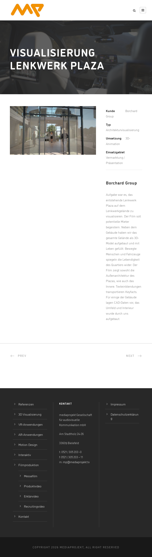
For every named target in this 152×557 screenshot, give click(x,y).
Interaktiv (24, 454)
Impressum (118, 404)
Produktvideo (32, 486)
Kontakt (23, 516)
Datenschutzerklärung (125, 416)
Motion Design (27, 444)
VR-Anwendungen (30, 424)
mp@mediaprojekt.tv (76, 462)
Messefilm (30, 476)
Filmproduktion (28, 465)
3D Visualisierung (29, 414)
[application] (53, 130)
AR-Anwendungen (30, 434)
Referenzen (26, 404)
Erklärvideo (31, 496)
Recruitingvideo (34, 506)
